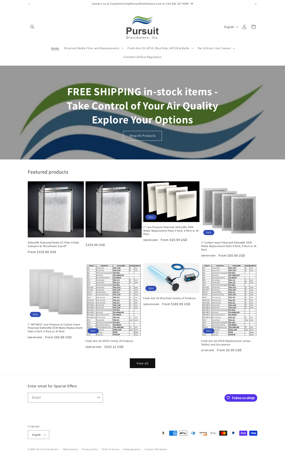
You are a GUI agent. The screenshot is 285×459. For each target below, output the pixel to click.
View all (143, 363)
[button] (32, 26)
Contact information (156, 449)
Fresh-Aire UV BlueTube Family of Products (169, 298)
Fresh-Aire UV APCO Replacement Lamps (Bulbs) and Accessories (226, 342)
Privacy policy (90, 449)
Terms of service (110, 449)
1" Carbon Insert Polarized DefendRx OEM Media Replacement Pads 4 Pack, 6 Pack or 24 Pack (228, 246)
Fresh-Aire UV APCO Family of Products (109, 341)
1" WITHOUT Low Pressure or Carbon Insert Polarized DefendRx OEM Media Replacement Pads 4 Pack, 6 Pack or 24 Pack (55, 328)
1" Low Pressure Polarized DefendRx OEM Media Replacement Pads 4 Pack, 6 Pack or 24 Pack (171, 231)
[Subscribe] (98, 397)
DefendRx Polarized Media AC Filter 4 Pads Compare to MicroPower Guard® (53, 244)
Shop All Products (142, 136)
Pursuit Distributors (47, 449)
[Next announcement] (255, 4)
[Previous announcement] (29, 4)
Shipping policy (132, 449)
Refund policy (70, 449)
